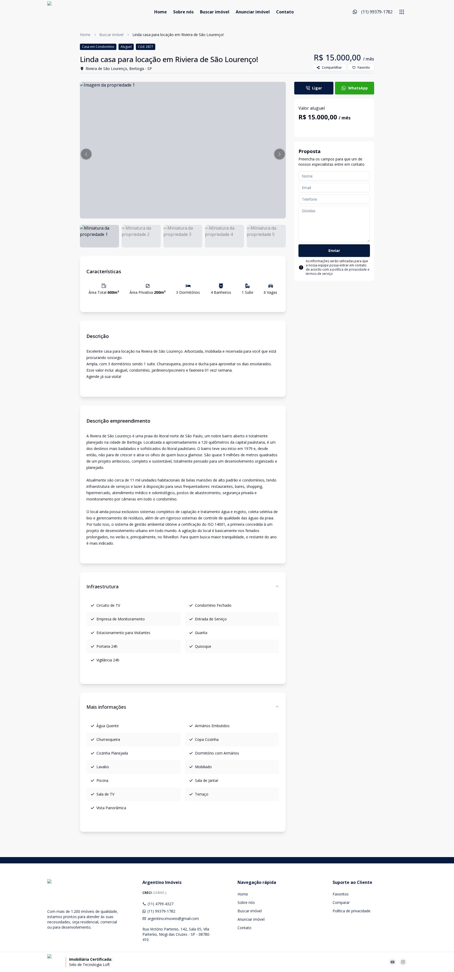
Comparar (341, 902)
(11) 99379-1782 (161, 911)
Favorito (364, 67)
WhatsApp (358, 87)
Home (160, 12)
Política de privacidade (351, 910)
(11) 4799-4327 (160, 903)
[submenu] (402, 11)
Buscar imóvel (214, 12)
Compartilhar (332, 67)
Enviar (334, 250)
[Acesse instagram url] (403, 962)
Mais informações (106, 707)
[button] (86, 154)
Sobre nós (183, 12)
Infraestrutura (102, 586)
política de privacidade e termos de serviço (337, 271)
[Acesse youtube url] (392, 962)
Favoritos (341, 894)
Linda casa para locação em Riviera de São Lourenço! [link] (178, 34)
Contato (285, 12)
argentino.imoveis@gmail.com (173, 918)
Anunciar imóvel (253, 12)
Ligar (317, 87)
